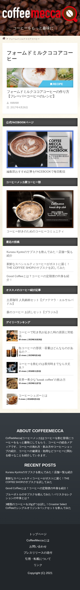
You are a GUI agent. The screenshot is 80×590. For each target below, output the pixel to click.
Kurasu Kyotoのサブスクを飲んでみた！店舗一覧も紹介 (39, 472)
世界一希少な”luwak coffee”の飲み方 (42, 379)
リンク (38, 565)
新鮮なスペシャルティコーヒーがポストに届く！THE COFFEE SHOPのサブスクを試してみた (37, 480)
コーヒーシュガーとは (33, 395)
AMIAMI (14, 102)
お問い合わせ (38, 546)
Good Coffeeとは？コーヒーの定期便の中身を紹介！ (37, 488)
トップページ (38, 534)
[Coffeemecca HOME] (4, 39)
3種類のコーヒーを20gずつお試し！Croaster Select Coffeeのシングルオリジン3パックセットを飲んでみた (38, 506)
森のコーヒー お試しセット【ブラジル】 (33, 312)
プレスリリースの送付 (38, 552)
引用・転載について (38, 558)
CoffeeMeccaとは (37, 540)
